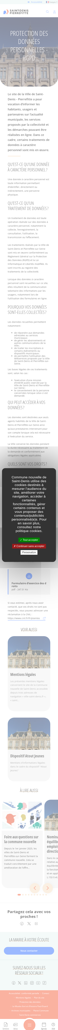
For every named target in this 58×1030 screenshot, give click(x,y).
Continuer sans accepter (30, 546)
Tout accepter (30, 540)
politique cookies (29, 531)
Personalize (29, 552)
